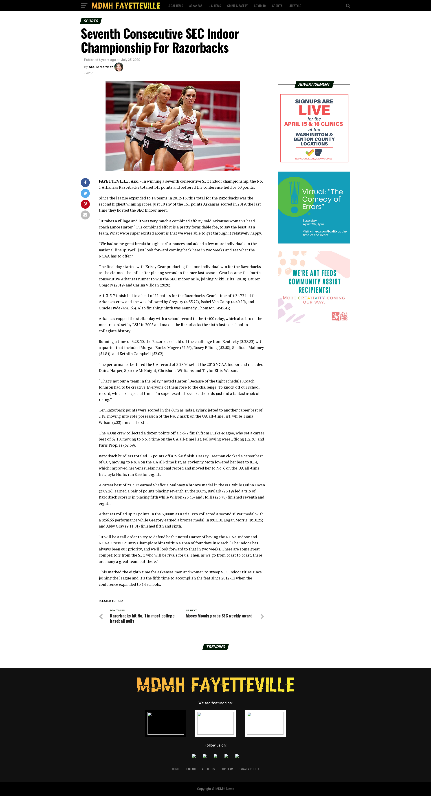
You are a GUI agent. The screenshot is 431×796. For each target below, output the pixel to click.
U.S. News (215, 5)
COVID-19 (260, 5)
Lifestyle (295, 5)
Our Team (226, 769)
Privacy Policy (249, 769)
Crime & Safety (237, 5)
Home (175, 769)
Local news (175, 5)
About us (208, 769)
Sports (277, 5)
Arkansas (195, 5)
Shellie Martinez (101, 67)
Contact (191, 769)
